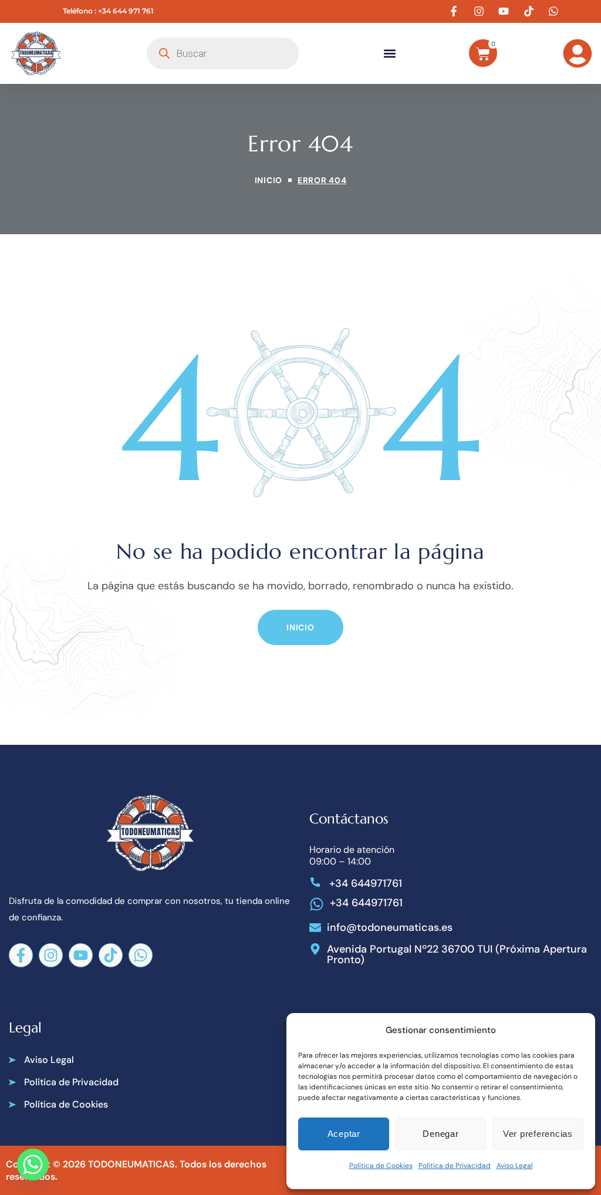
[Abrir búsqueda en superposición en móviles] (223, 53)
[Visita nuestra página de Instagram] (480, 11)
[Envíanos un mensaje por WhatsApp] (555, 11)
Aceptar (343, 1134)
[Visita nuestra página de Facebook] (455, 11)
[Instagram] (51, 955)
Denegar (440, 1134)
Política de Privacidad (454, 1165)
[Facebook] (21, 955)
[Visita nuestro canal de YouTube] (505, 11)
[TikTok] (111, 955)
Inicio (268, 180)
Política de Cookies (381, 1165)
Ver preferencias (538, 1134)
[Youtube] (81, 955)
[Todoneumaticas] (36, 53)
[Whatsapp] (141, 955)
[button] (390, 53)
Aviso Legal (515, 1165)
